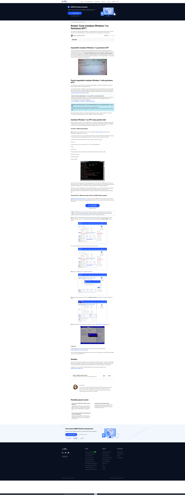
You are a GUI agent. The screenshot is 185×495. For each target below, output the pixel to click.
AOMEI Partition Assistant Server (77, 368)
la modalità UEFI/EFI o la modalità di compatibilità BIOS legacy (83, 101)
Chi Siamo (103, 469)
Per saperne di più (90, 494)
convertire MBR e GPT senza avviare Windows (79, 350)
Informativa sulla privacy (114, 478)
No (110, 375)
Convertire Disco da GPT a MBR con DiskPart (102, 403)
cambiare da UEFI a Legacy (100, 324)
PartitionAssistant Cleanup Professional (91, 469)
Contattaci (103, 467)
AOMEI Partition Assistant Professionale (78, 198)
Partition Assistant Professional (89, 453)
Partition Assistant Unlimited (89, 457)
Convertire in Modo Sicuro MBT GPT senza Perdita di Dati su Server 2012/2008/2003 (81, 414)
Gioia (75, 35)
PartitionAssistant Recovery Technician (90, 465)
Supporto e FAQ (104, 463)
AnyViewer (118, 455)
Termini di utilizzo (120, 478)
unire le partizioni (84, 213)
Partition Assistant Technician (89, 459)
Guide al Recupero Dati (105, 453)
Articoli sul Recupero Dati (106, 459)
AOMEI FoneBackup (120, 457)
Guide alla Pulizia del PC (106, 455)
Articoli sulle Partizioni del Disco (107, 457)
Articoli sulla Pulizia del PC (106, 461)
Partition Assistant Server (89, 455)
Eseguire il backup (98, 132)
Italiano (64, 456)
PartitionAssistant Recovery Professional (91, 463)
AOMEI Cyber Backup (120, 453)
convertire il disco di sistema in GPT (77, 92)
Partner (103, 465)
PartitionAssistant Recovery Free (90, 461)
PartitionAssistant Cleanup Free (89, 467)
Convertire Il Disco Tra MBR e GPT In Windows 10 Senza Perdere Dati (81, 404)
